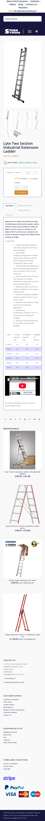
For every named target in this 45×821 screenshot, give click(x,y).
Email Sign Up (8, 707)
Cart (4, 737)
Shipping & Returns (10, 732)
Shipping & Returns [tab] (24, 210)
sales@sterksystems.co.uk (14, 682)
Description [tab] (10, 206)
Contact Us (31, 4)
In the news (7, 702)
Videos (12, 4)
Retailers (23, 7)
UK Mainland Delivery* (22, 11)
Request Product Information (13, 710)
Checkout (6, 740)
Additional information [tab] (25, 206)
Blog (20, 4)
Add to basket (21, 192)
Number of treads (13, 172)
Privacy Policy (8, 766)
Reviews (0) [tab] (9, 215)
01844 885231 (10, 678)
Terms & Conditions (10, 763)
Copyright (6, 769)
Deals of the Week (10, 742)
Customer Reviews (10, 712)
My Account (7, 735)
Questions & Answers (11, 699)
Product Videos (8, 705)
